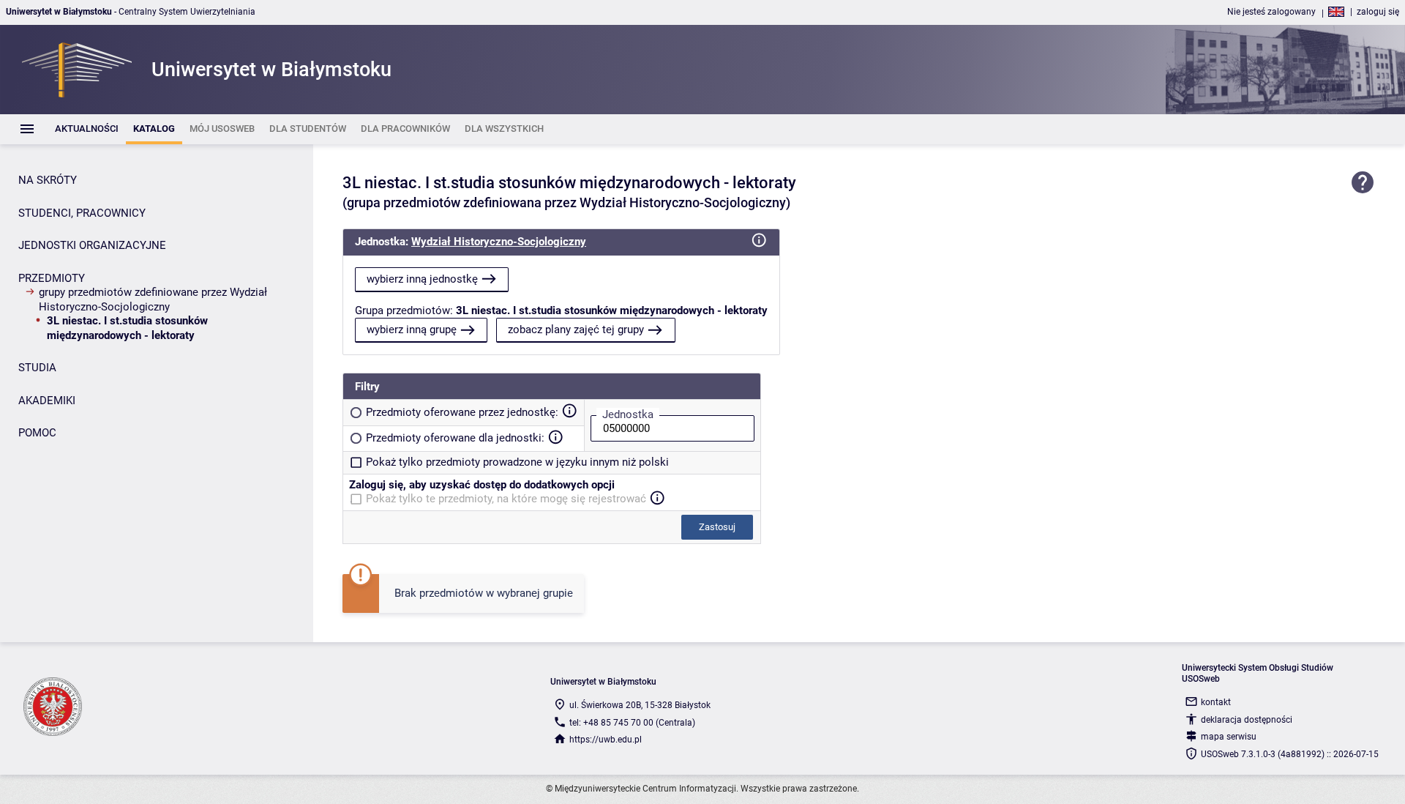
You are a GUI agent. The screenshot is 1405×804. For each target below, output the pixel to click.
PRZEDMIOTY (51, 278)
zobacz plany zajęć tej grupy (576, 329)
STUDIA (37, 367)
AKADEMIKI (46, 400)
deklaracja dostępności (1246, 720)
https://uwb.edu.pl (605, 739)
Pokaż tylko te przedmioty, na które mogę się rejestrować (506, 498)
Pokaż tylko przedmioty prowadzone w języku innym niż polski (517, 462)
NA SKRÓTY (47, 180)
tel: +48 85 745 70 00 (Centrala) (632, 723)
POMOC (37, 432)
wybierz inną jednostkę (422, 279)
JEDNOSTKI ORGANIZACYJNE (92, 245)
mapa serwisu (1228, 737)
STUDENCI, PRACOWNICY (82, 213)
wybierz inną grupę (412, 329)
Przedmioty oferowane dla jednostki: (455, 437)
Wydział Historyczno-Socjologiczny (498, 241)
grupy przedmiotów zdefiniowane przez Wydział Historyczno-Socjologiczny (153, 299)
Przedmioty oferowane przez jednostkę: (462, 412)
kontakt (1216, 702)
